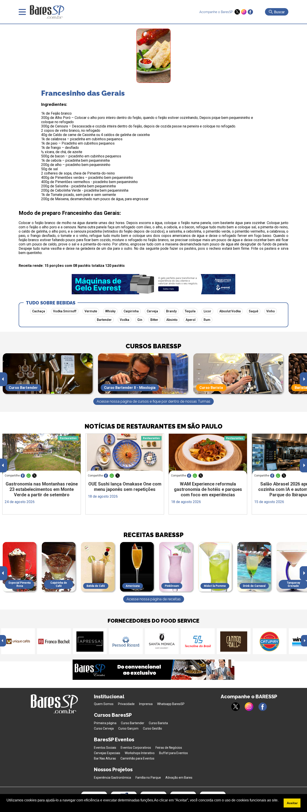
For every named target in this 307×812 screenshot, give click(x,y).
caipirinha (131, 311)
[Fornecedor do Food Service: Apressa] (89, 641)
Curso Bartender (132, 723)
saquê (253, 311)
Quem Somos (103, 704)
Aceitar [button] (292, 803)
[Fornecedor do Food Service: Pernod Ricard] (125, 641)
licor (207, 311)
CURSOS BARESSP (153, 346)
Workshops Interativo (140, 753)
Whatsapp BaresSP (171, 704)
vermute (91, 311)
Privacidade (126, 704)
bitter (154, 320)
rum (207, 320)
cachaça (38, 311)
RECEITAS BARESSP (153, 535)
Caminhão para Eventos (137, 758)
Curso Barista (158, 723)
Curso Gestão (152, 728)
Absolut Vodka (230, 311)
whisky (110, 311)
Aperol (191, 320)
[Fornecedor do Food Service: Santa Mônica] (161, 641)
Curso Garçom (128, 728)
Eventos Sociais (105, 747)
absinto (172, 320)
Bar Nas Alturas (105, 758)
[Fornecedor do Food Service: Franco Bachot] (54, 641)
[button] (7, 806)
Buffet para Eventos (173, 753)
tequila (190, 311)
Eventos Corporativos (136, 747)
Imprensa (146, 704)
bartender (104, 320)
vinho (270, 311)
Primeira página (105, 723)
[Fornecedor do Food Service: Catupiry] (269, 641)
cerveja (152, 311)
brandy (171, 311)
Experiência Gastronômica (112, 777)
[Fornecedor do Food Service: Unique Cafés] (17, 641)
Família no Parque (148, 777)
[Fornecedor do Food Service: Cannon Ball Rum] (233, 641)
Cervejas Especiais (107, 753)
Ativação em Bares (178, 777)
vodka (124, 320)
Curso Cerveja (104, 728)
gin (139, 320)
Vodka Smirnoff (64, 311)
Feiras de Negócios (169, 747)
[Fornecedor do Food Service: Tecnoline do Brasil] (197, 641)
